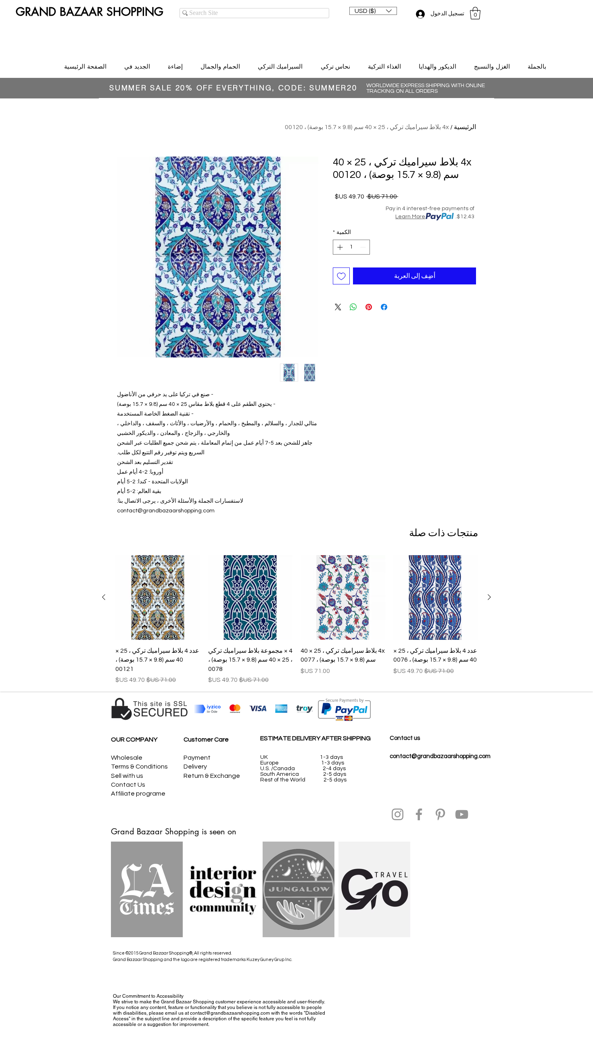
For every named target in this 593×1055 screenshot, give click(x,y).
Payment (197, 757)
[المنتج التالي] (104, 597)
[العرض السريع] (435, 597)
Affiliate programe (138, 793)
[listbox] (373, 11)
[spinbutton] (351, 247)
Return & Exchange (212, 776)
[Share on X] (338, 307)
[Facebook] (419, 814)
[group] (296, 620)
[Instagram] (397, 814)
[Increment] (339, 247)
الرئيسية (465, 127)
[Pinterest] (440, 814)
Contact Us (128, 784)
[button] (373, 11)
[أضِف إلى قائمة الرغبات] (341, 275)
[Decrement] (364, 247)
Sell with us (127, 776)
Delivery (195, 766)
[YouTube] (462, 814)
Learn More (410, 216)
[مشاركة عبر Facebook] (384, 307)
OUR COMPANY (134, 739)
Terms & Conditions (139, 766)
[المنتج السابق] (489, 597)
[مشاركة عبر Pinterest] (369, 307)
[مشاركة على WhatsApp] (353, 307)
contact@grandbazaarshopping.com (440, 756)
